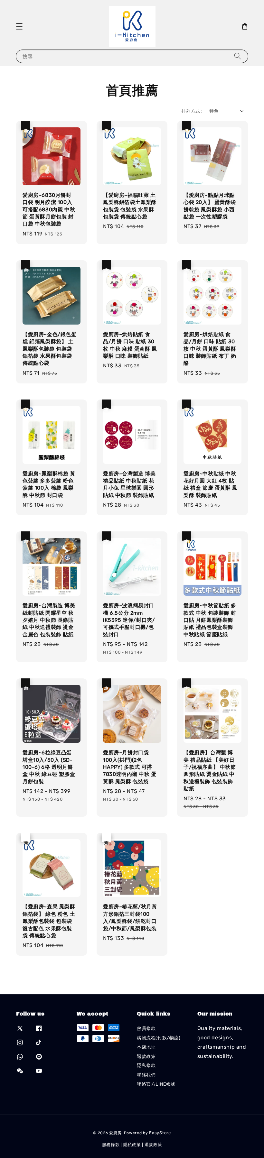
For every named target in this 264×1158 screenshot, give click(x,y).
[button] (19, 26)
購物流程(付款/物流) (159, 1038)
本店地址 (146, 1047)
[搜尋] (237, 56)
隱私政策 (132, 1144)
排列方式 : (192, 111)
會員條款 (146, 1028)
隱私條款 (146, 1065)
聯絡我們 (146, 1075)
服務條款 (111, 1144)
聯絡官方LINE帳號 (156, 1084)
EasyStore (160, 1132)
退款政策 (146, 1056)
